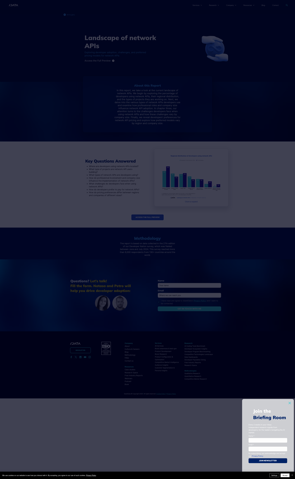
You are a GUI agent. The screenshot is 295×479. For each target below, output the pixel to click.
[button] (290, 403)
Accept (285, 475)
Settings (274, 475)
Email (251, 445)
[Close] (292, 475)
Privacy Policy (91, 475)
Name (251, 436)
